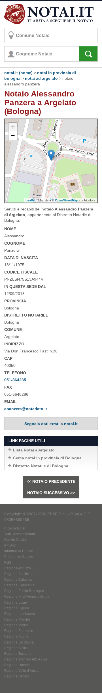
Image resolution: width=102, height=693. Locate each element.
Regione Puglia (16, 636)
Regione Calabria (18, 580)
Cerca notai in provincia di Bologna (47, 458)
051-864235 (15, 380)
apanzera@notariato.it (25, 408)
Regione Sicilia (16, 648)
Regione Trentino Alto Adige (25, 659)
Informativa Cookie (18, 551)
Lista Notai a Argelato (34, 450)
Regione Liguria (16, 608)
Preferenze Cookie (18, 557)
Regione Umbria (17, 665)
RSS (7, 563)
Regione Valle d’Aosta (21, 671)
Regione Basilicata (18, 574)
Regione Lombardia (19, 614)
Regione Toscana (17, 654)
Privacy (10, 545)
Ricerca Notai (14, 528)
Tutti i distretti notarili (20, 534)
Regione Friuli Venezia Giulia (26, 597)
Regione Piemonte (18, 631)
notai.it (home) (18, 72)
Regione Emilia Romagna (24, 591)
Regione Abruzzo (17, 568)
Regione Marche (17, 619)
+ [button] (13, 126)
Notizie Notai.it (15, 540)
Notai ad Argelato (41, 78)
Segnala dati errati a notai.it (51, 423)
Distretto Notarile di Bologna (40, 466)
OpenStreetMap (66, 200)
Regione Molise (16, 625)
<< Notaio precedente (51, 481)
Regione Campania (19, 585)
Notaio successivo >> (51, 492)
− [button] (13, 135)
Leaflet (31, 200)
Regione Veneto (16, 676)
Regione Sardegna (19, 642)
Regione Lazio (15, 602)
